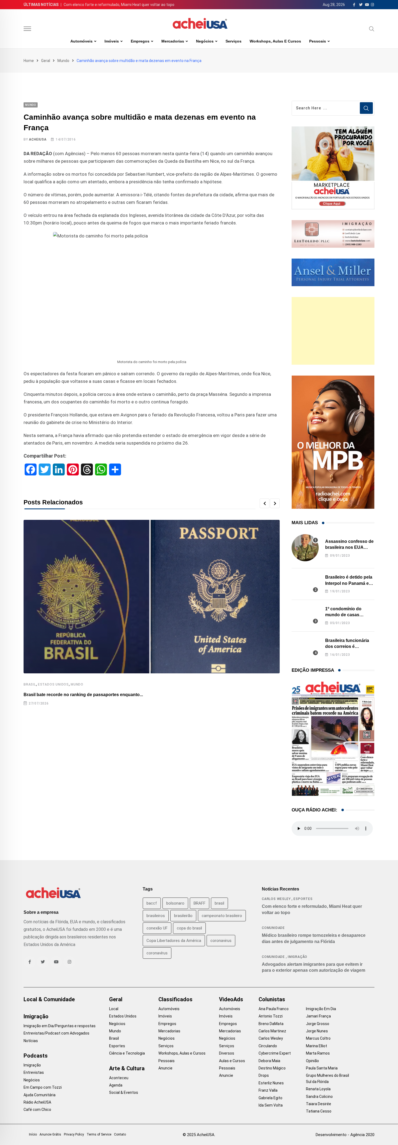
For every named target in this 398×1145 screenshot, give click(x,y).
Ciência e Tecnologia (127, 1053)
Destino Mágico (272, 1068)
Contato (120, 1134)
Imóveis (112, 41)
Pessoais (317, 41)
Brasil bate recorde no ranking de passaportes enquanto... (83, 694)
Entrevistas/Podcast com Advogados (56, 1033)
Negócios (205, 41)
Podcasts (36, 1055)
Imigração (297, 957)
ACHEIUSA (37, 139)
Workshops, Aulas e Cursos (275, 41)
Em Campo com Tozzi (43, 1087)
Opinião (312, 1061)
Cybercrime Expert (275, 1053)
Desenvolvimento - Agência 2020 (345, 1134)
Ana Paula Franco (274, 1009)
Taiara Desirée (318, 1104)
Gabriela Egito (270, 1098)
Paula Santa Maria (322, 1068)
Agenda (115, 1085)
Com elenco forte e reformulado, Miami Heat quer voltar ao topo (119, 4)
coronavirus (220, 940)
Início (33, 1134)
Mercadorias (172, 41)
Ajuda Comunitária (40, 1095)
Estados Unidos (53, 684)
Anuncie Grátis (50, 1134)
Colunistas (272, 999)
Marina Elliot (316, 1046)
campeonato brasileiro (222, 915)
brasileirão (183, 915)
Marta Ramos (318, 1053)
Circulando (268, 1046)
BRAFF (199, 903)
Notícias (31, 1041)
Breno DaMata (271, 1024)
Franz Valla (268, 1090)
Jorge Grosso (317, 1024)
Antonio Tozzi (271, 1016)
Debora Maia (269, 1061)
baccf (151, 903)
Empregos (140, 41)
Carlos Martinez (272, 1031)
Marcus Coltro (318, 1038)
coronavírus (157, 953)
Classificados (175, 999)
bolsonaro (175, 903)
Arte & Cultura (127, 1068)
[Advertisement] (333, 331)
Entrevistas (34, 1072)
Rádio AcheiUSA (37, 1102)
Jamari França (318, 1016)
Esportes (302, 899)
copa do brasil (189, 928)
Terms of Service (99, 1134)
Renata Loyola (318, 1089)
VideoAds (231, 999)
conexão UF (157, 928)
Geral (45, 60)
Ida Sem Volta (271, 1105)
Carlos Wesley (276, 899)
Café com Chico (37, 1109)
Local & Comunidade (49, 999)
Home (29, 60)
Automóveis (81, 41)
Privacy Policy (74, 1134)
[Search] (371, 28)
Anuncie (165, 1068)
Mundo (63, 60)
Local (113, 1009)
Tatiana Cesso (318, 1111)
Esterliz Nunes (271, 1083)
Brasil (30, 684)
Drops (264, 1075)
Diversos (226, 1053)
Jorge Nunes (317, 1031)
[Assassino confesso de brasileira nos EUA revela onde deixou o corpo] (305, 547)
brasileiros (155, 915)
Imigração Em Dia (321, 1009)
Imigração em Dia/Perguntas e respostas (60, 1026)
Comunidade (273, 928)
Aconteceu (118, 1078)
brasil (219, 903)
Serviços (234, 41)
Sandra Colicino (319, 1096)
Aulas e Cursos (232, 1061)
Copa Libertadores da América (173, 940)
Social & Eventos (123, 1092)
